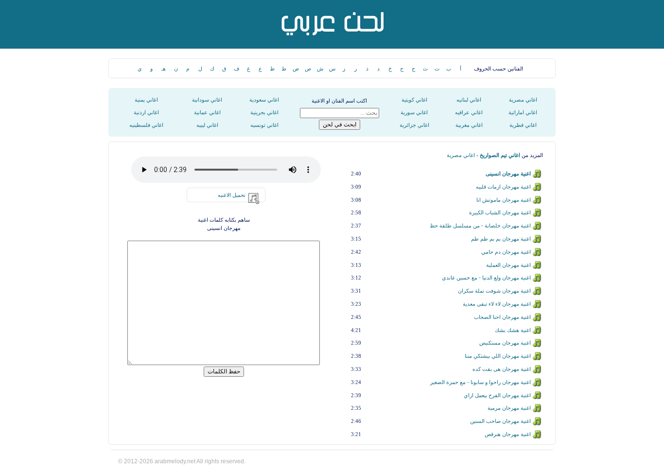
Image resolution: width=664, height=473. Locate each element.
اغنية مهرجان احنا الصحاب (502, 317)
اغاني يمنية (146, 100)
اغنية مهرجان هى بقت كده (501, 369)
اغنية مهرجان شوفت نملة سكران (494, 291)
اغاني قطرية (523, 125)
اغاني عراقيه (469, 112)
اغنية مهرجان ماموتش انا (503, 200)
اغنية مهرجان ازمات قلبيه (503, 187)
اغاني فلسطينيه (146, 125)
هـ (163, 68)
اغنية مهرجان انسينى (508, 173)
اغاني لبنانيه (468, 100)
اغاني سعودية (264, 100)
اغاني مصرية (523, 100)
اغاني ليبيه (207, 125)
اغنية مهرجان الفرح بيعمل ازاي (497, 395)
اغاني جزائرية (414, 125)
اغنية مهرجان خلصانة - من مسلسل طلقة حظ (480, 225)
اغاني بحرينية (264, 112)
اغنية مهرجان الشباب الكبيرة (500, 212)
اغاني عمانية (207, 112)
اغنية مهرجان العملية (508, 265)
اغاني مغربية (469, 125)
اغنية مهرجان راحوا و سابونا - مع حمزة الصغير (480, 382)
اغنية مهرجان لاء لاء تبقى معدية (497, 304)
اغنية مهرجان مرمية (509, 408)
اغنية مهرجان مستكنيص (505, 343)
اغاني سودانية (207, 100)
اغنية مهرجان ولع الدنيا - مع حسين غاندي (486, 277)
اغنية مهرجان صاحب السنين (500, 421)
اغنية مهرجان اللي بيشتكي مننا (498, 356)
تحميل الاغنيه (231, 195)
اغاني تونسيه (264, 125)
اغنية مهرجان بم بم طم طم (501, 239)
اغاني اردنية (146, 112)
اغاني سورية (414, 112)
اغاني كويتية (414, 100)
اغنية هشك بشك (513, 330)
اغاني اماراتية (522, 112)
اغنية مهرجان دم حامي (506, 252)
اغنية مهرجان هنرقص (508, 434)
